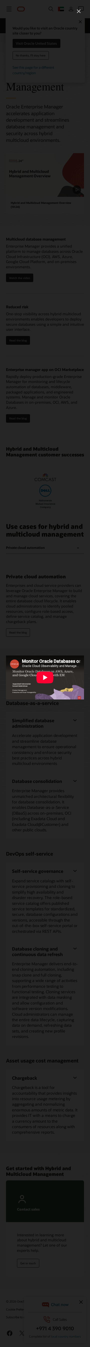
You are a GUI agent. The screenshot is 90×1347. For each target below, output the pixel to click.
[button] (79, 11)
